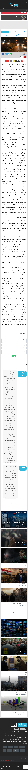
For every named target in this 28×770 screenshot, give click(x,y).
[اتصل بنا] (18, 8)
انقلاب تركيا (7, 60)
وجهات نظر (17, 32)
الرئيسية (26, 2)
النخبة (11, 60)
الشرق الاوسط (18, 60)
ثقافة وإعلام (16, 751)
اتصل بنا (13, 2)
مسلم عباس (10, 612)
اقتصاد (5, 747)
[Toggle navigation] (26, 10)
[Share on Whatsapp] (11, 54)
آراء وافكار (23, 32)
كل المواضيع (20, 2)
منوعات (9, 751)
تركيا (14, 60)
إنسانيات (23, 751)
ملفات (4, 751)
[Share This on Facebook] (3, 54)
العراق (22, 60)
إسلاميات (11, 747)
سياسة (16, 747)
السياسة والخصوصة (25, 764)
